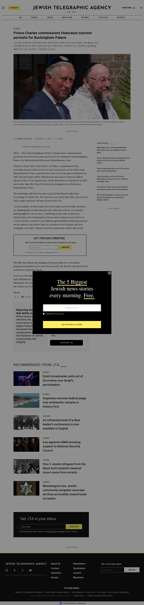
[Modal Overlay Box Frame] (72, 302)
